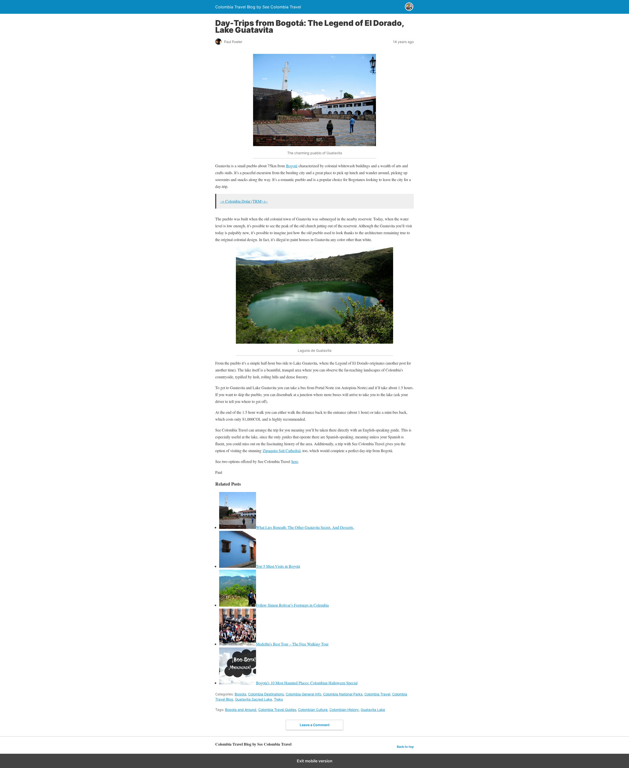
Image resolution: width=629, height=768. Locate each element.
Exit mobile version (314, 760)
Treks (278, 699)
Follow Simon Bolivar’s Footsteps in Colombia (292, 605)
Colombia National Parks (342, 694)
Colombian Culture (313, 709)
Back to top (405, 747)
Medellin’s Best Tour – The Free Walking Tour (292, 643)
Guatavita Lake (373, 709)
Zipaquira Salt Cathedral (281, 450)
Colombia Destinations (266, 694)
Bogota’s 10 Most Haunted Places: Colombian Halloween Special (306, 682)
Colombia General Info (303, 694)
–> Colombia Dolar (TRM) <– (244, 201)
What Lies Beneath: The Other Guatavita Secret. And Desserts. (305, 527)
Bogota (240, 694)
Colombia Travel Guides (277, 709)
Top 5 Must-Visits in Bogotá (278, 566)
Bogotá (291, 165)
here (294, 461)
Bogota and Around (240, 709)
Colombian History (344, 709)
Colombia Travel (377, 694)
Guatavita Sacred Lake (253, 699)
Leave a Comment (314, 725)
